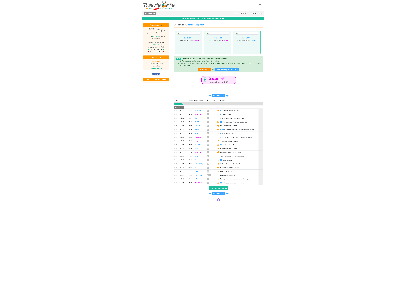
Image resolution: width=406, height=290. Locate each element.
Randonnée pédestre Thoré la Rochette (234, 118)
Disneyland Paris (227, 114)
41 (207, 118)
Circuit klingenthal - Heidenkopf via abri (232, 156)
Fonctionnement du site (156, 42)
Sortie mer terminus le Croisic (231, 110)
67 (207, 156)
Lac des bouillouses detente (228, 126)
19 (207, 133)
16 (207, 129)
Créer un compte (156, 45)
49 (207, 137)
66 (207, 125)
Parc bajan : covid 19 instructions (230, 152)
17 (207, 148)
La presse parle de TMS (156, 47)
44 (207, 110)
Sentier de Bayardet (229, 145)
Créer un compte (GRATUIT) (227, 69)
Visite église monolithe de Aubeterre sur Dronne (239, 130)
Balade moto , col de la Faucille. (229, 167)
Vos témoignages (156, 49)
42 (207, 160)
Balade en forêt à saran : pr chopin (233, 183)
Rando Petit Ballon (226, 171)
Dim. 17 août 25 (179, 110)
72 (207, 152)
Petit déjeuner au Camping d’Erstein (233, 164)
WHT (208, 175)
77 (207, 114)
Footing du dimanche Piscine (229, 148)
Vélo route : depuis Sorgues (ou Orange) (235, 122)
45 (207, 182)
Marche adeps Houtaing (227, 175)
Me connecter (150, 13)
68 (207, 171)
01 (207, 167)
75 (207, 179)
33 (207, 141)
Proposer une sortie (156, 63)
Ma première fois (156, 52)
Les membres (156, 66)
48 (207, 144)
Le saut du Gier (227, 160)
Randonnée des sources (229, 133)
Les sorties (156, 61)
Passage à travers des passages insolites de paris (235, 179)
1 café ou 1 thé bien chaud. (230, 141)
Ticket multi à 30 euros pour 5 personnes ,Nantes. (237, 137)
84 (207, 122)
